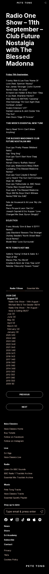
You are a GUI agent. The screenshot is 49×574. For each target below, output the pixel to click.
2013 (10, 371)
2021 (10, 347)
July (11, 314)
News (7, 526)
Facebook (6, 520)
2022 (11, 344)
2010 (10, 380)
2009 (10, 383)
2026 (11, 295)
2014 (10, 368)
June (11, 317)
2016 (10, 362)
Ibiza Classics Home (13, 429)
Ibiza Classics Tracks (14, 493)
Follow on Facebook (14, 437)
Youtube (28, 520)
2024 (11, 338)
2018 (10, 356)
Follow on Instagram (14, 441)
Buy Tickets (9, 433)
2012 (10, 374)
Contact (8, 544)
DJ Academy (10, 535)
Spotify (40, 520)
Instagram (17, 520)
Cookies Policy (11, 559)
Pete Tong (24, 3)
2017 (10, 359)
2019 (10, 353)
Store (7, 530)
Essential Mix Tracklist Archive (18, 477)
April (11, 323)
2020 (11, 350)
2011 (10, 377)
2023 (10, 341)
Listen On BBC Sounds (15, 469)
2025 (10, 335)
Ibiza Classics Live (12, 457)
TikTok (23, 520)
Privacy (7, 550)
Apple (34, 520)
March (12, 326)
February (13, 329)
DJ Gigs (7, 453)
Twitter (11, 520)
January (13, 332)
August (12, 298)
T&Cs (6, 555)
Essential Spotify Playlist (15, 497)
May (11, 320)
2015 (10, 365)
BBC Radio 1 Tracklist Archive (18, 473)
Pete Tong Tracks (12, 489)
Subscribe (9, 540)
